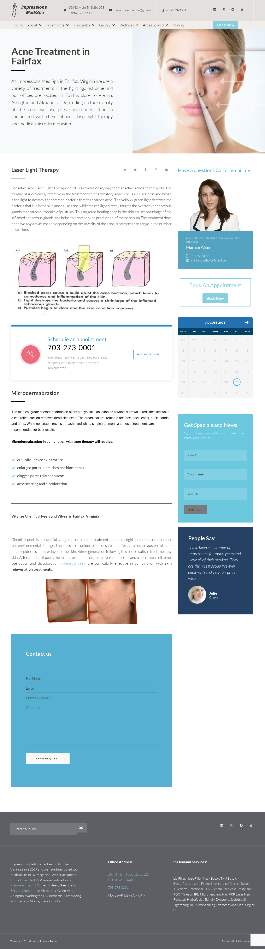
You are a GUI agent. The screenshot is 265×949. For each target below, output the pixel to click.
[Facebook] (233, 9)
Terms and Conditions (24, 941)
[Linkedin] (214, 9)
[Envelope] (166, 169)
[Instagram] (242, 9)
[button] (34, 25)
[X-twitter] (223, 9)
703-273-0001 (71, 347)
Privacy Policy (48, 941)
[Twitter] (135, 169)
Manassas (17, 885)
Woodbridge (31, 890)
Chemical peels (73, 563)
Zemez (226, 941)
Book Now (215, 298)
